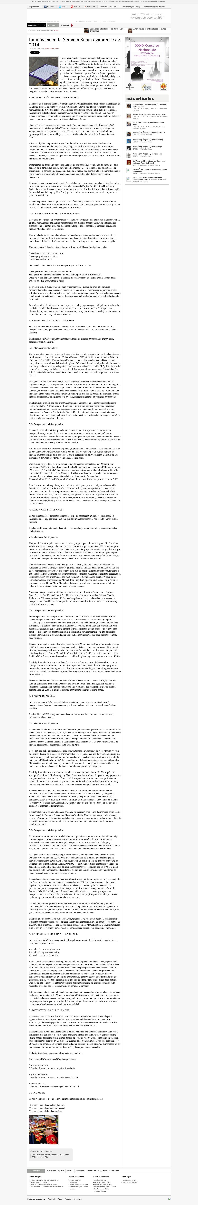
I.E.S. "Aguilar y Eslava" (102, 1182)
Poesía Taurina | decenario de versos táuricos (47, 1187)
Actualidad (51, 1171)
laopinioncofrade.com (36, 25)
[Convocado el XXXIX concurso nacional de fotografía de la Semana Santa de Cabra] (147, 63)
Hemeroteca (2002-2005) (131, 7)
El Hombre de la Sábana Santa (105, 1187)
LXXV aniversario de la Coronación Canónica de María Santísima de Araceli (149, 179)
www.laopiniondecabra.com (154, 1)
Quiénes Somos (75, 1180)
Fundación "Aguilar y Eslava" (154, 7)
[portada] (71, 14)
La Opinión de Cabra (101, 1189)
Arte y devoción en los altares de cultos (149, 29)
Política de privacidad (129, 1182)
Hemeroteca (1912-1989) (109, 7)
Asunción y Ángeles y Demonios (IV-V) (149, 133)
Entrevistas (114, 1171)
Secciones (52, 25)
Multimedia (80, 1171)
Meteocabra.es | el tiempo (40, 1182)
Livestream (91, 6)
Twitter (64, 6)
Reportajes (102, 1171)
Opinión (61, 1171)
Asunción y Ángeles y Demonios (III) (148, 140)
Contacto (73, 1189)
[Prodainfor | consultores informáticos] (169, 1199)
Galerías (70, 1171)
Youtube (77, 6)
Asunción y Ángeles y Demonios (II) (147, 147)
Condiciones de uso (129, 1180)
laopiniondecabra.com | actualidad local (44, 1180)
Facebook (50, 6)
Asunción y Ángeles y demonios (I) (147, 154)
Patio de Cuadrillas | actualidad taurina (44, 1184)
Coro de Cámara (100, 1191)
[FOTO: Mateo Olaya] (44, 1130)
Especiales (65, 25)
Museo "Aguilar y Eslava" (103, 1184)
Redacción (73, 1182)
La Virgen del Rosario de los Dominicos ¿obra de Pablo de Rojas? (149, 162)
